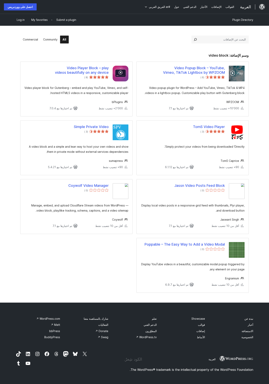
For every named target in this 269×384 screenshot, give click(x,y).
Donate (101, 331)
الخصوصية (247, 337)
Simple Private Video (91, 127)
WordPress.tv (146, 337)
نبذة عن (248, 318)
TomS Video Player (209, 127)
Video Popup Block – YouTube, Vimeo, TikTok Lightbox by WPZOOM (194, 70)
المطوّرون (151, 331)
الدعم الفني (150, 324)
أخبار (250, 324)
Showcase (198, 318)
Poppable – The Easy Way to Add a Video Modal (185, 244)
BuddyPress (52, 337)
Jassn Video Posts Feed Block (199, 185)
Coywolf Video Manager (88, 185)
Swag (103, 337)
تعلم (154, 318)
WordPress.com (48, 318)
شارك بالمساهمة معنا (96, 318)
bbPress (54, 331)
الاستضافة (247, 331)
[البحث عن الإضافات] (195, 39)
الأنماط (201, 337)
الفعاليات (103, 324)
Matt (55, 324)
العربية (212, 359)
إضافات (200, 331)
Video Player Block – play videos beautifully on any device (82, 70)
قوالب (201, 324)
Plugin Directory (242, 19)
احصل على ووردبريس (20, 6)
